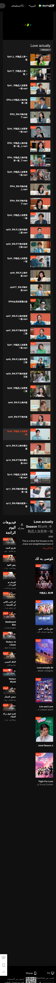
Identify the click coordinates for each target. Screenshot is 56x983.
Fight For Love (46, 781)
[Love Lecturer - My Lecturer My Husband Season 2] (44, 729)
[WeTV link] (47, 5)
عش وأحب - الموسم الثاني (42, 628)
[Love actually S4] (44, 651)
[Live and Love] (44, 690)
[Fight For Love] (44, 765)
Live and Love (46, 706)
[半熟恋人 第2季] (44, 576)
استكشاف (16, 5)
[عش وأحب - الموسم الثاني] (44, 612)
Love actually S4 (45, 667)
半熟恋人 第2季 (46, 592)
